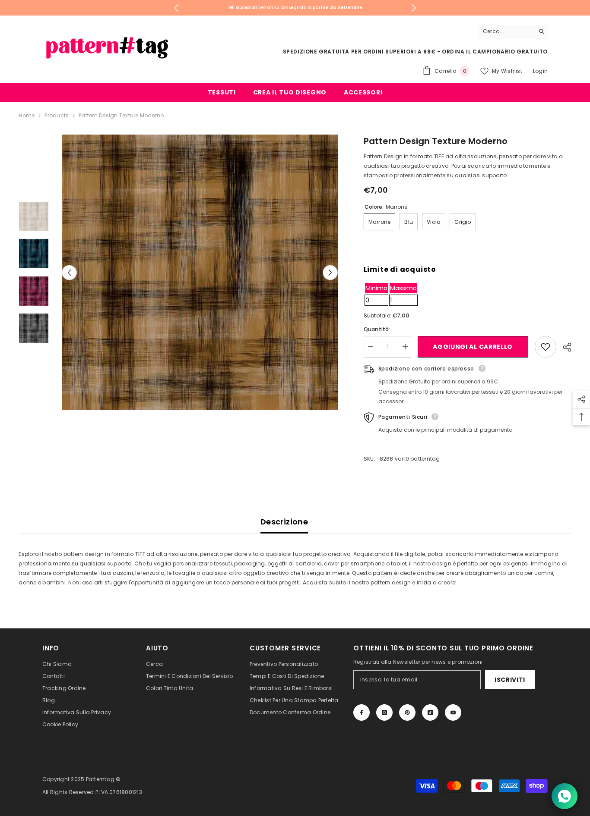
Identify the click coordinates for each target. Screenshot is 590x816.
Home (27, 115)
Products (56, 115)
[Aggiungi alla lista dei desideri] (545, 347)
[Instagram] (384, 712)
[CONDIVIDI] (563, 347)
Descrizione (284, 521)
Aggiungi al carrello (473, 346)
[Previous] (176, 8)
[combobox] (506, 31)
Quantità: (377, 329)
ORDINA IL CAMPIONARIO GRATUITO (495, 51)
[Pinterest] (407, 712)
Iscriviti (510, 679)
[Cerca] (513, 31)
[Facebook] (361, 712)
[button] (69, 272)
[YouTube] (453, 712)
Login (540, 71)
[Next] (414, 8)
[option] (295, 8)
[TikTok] (430, 712)
